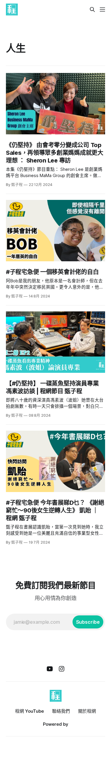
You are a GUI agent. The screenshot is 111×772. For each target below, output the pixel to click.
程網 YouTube (29, 711)
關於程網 (87, 711)
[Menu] (102, 9)
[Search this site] (92, 9)
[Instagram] (62, 669)
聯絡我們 (61, 711)
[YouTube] (50, 669)
